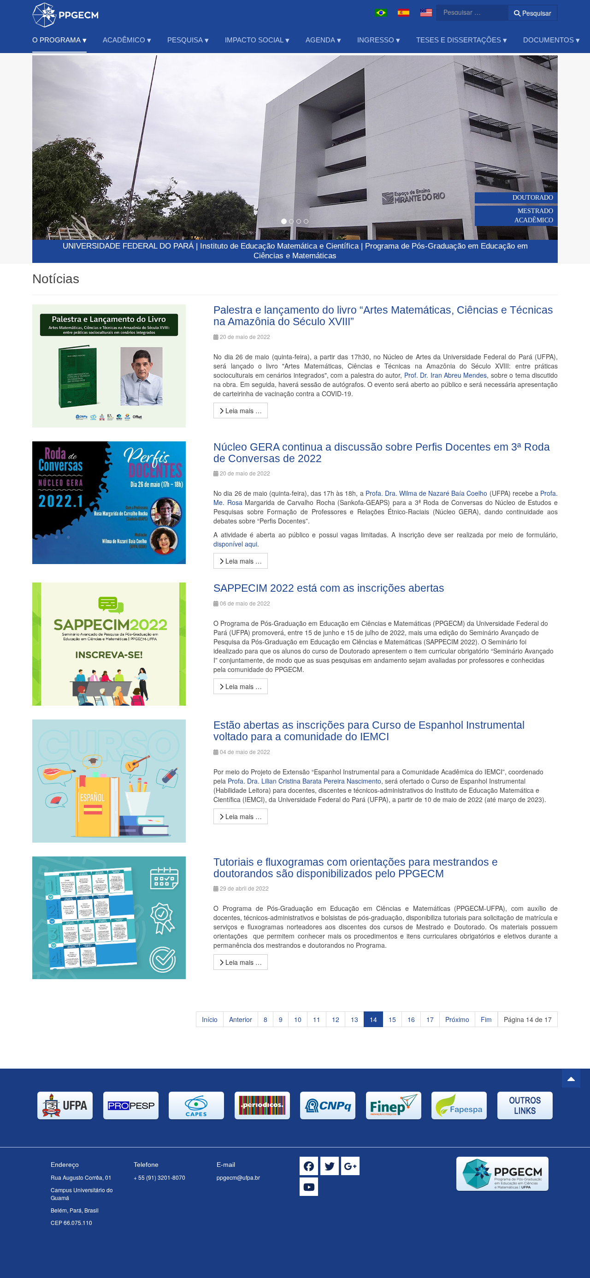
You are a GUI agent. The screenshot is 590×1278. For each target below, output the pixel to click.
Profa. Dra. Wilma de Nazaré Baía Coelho (427, 493)
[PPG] (65, 12)
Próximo (457, 1019)
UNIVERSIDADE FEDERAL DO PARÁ (128, 246)
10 (297, 1019)
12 (335, 1019)
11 (316, 1019)
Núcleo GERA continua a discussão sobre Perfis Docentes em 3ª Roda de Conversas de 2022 (381, 452)
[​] (309, 1166)
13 (354, 1019)
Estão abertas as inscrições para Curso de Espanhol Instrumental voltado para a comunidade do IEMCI (369, 731)
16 (411, 1019)
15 (392, 1019)
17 (430, 1019)
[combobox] (466, 12)
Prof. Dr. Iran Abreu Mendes (445, 375)
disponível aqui (235, 543)
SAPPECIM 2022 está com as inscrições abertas (328, 588)
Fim (486, 1019)
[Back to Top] (571, 1078)
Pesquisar (535, 13)
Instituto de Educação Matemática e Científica (279, 246)
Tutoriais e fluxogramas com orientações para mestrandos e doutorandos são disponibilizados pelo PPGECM (355, 868)
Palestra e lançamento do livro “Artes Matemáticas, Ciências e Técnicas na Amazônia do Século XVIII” (383, 315)
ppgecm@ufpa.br (238, 1177)
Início (210, 1019)
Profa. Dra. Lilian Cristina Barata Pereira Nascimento (304, 780)
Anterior (240, 1019)
